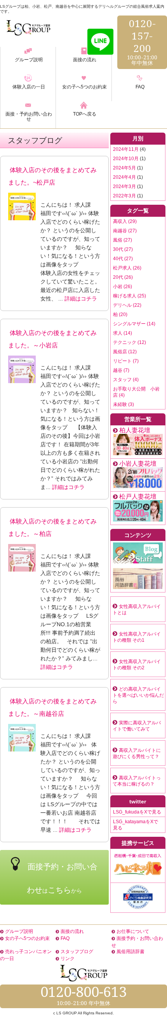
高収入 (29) (125, 221)
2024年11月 (126, 149)
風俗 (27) (122, 240)
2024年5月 (124, 168)
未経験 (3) (123, 404)
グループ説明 (19, 931)
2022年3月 (124, 196)
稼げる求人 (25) (129, 296)
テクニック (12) (129, 342)
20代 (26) (123, 277)
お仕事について (133, 931)
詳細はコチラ (80, 298)
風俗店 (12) (125, 351)
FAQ (65, 938)
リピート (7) (126, 361)
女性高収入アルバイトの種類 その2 (137, 664)
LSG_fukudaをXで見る (137, 812)
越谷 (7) (121, 370)
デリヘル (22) (127, 305)
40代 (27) (123, 258)
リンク (68, 958)
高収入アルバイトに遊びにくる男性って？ (137, 753)
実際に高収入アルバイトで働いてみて (137, 726)
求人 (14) (122, 333)
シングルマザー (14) (134, 323)
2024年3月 (124, 186)
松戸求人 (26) (127, 268)
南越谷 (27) (125, 230)
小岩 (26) (122, 286)
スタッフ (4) (126, 379)
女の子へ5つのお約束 (27, 938)
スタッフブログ (77, 951)
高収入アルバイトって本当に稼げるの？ (137, 781)
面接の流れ (72, 931)
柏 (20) (120, 314)
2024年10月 (126, 158)
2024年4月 (124, 177)
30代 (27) (123, 249)
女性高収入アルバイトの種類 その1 (137, 637)
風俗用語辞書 (130, 951)
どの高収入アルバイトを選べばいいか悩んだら (138, 695)
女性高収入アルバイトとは (137, 609)
